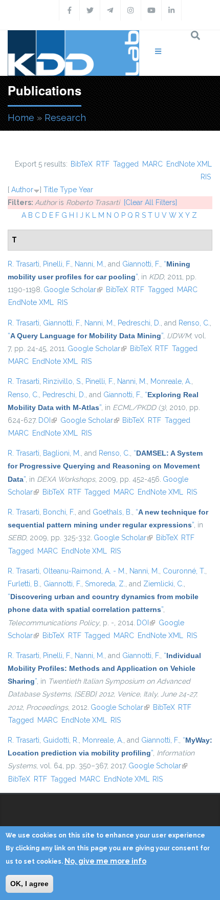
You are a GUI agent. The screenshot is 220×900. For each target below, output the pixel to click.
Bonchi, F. (59, 512)
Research (65, 117)
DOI (47, 420)
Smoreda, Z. (105, 584)
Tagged (126, 164)
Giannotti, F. (141, 264)
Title (50, 190)
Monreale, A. (170, 381)
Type (68, 190)
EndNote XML (189, 164)
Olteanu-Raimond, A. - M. (84, 571)
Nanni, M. (89, 264)
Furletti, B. (24, 584)
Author (22, 190)
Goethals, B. (112, 512)
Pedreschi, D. (139, 323)
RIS (206, 177)
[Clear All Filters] (150, 202)
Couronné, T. (184, 571)
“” (85, 336)
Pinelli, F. (57, 264)
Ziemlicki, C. (163, 584)
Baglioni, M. (62, 453)
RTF (102, 164)
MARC (152, 164)
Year (86, 190)
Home (21, 117)
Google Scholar (72, 289)
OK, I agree (29, 883)
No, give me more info (105, 861)
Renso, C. (194, 323)
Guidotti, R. (61, 740)
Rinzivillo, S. (62, 381)
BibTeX (82, 164)
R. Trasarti (23, 264)
